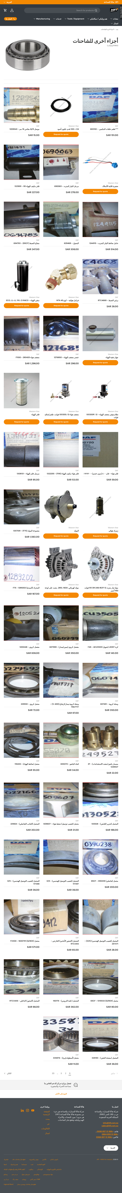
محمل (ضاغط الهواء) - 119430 (27, 764)
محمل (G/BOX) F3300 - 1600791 (24, 941)
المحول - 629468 (71, 243)
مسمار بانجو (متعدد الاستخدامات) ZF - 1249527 (103, 765)
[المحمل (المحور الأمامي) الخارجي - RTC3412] (61, 917)
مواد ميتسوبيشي (48, 1174)
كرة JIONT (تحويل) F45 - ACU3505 (103, 647)
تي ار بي (6, 1179)
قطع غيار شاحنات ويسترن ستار (26, 1184)
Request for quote (61, 134)
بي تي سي (15, 1174)
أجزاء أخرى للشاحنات (107, 29)
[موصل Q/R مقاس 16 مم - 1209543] (21, 105)
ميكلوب (31, 1169)
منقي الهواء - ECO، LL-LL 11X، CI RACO (22, 300)
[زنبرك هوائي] (100, 507)
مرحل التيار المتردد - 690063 (66, 186)
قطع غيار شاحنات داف (18, 1159)
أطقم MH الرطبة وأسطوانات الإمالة (14, 1169)
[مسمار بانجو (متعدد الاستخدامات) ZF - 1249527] (100, 740)
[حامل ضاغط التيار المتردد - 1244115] (100, 219)
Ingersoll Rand (8, 1184)
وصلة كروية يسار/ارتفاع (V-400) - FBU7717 (64, 705)
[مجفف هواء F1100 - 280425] (21, 333)
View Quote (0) (121, 12)
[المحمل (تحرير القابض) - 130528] (100, 800)
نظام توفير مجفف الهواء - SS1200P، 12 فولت (102, 416)
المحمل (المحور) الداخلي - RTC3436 (24, 1001)
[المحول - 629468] (61, 219)
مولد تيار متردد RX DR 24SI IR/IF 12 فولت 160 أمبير (101, 589)
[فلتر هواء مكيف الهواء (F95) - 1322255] (61, 449)
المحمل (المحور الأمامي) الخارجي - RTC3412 (65, 942)
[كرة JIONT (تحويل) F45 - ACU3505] (100, 623)
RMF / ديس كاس (35, 1179)
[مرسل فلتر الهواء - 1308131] (21, 449)
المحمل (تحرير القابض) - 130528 (105, 824)
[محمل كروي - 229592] (21, 680)
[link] (95, 1073)
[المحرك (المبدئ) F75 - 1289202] (21, 564)
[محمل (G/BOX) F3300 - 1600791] (21, 917)
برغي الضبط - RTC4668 (108, 300)
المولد (76, 531)
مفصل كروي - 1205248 (29, 647)
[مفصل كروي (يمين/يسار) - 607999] (61, 623)
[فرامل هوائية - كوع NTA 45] (61, 276)
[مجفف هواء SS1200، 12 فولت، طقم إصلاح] (61, 390)
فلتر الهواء (35, 414)
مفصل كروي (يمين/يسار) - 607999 (64, 647)
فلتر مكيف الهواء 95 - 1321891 (27, 186)
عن (48, 1124)
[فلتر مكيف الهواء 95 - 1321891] (21, 162)
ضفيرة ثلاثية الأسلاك (110, 186)
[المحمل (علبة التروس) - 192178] (61, 977)
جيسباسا (24, 1164)
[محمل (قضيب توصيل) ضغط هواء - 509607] (61, 800)
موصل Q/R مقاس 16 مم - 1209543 (24, 129)
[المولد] (61, 507)
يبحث (48, 1119)
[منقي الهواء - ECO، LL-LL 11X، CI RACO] (21, 276)
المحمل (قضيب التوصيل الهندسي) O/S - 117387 (63, 882)
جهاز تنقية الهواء (112, 357)
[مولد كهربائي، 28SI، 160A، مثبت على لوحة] (61, 564)
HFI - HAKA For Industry (105, 1159)
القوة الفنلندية (41, 1164)
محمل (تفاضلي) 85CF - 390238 (104, 881)
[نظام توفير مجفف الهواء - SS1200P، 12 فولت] (100, 390)
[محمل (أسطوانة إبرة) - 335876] (61, 1034)
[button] (5, 10)
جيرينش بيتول (26, 1174)
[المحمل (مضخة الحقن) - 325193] (100, 1034)
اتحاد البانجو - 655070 (70, 764)
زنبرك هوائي (113, 531)
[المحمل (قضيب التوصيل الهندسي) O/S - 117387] (61, 857)
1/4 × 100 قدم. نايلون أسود (68, 129)
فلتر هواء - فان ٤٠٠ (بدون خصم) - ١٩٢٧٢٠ (101, 473)
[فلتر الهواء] (21, 390)
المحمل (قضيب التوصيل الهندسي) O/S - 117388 (23, 882)
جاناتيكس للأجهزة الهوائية (54, 1169)
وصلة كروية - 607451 (109, 704)
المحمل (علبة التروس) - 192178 (66, 1001)
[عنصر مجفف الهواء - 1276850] (61, 333)
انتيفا (5, 1164)
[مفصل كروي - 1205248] (21, 623)
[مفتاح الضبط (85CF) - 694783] (21, 219)
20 (53, 1073)
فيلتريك (6, 1159)
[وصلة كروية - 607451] (100, 680)
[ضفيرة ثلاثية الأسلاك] (100, 162)
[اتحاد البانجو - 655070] (61, 740)
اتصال (47, 1133)
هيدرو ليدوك (14, 1164)
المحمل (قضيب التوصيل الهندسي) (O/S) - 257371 (101, 942)
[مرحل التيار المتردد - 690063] (61, 162)
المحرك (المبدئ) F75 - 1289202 (26, 588)
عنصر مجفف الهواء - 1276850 (66, 357)
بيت (117, 29)
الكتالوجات (45, 1128)
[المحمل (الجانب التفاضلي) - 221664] (21, 800)
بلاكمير (44, 1159)
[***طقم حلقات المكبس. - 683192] (100, 105)
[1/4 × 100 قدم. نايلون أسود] (61, 105)
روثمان (24, 1179)
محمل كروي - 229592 (30, 704)
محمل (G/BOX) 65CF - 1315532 (104, 1001)
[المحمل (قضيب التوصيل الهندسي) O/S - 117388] (21, 857)
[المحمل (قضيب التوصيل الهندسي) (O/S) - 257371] (100, 917)
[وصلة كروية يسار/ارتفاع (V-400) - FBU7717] (61, 680)
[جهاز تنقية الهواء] (100, 333)
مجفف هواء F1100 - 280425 (27, 357)
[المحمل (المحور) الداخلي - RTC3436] (21, 977)
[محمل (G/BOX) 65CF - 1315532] (100, 977)
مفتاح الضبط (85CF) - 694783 (26, 243)
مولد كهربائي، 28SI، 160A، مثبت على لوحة (62, 588)
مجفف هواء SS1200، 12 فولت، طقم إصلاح (62, 414)
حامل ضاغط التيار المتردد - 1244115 (103, 243)
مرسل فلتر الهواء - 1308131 (28, 473)
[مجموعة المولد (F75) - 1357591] (21, 507)
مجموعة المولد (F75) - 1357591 (26, 531)
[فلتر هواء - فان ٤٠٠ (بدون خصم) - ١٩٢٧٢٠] (100, 449)
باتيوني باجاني (54, 1159)
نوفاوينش (36, 1174)
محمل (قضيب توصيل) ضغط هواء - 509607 (61, 824)
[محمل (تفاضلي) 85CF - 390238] (100, 857)
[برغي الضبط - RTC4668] (100, 276)
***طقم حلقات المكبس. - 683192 (104, 129)
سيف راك (15, 1179)
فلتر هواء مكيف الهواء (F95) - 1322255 (63, 473)
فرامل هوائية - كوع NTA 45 (67, 300)
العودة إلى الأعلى (61, 1094)
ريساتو (6, 1174)
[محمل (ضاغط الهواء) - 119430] (21, 740)
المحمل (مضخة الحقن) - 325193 (105, 1058)
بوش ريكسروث (33, 1159)
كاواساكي (40, 1169)
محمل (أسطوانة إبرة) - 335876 (66, 1058)
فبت (32, 1164)
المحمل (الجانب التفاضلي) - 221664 (24, 824)
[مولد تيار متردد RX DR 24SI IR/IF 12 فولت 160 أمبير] (100, 564)
